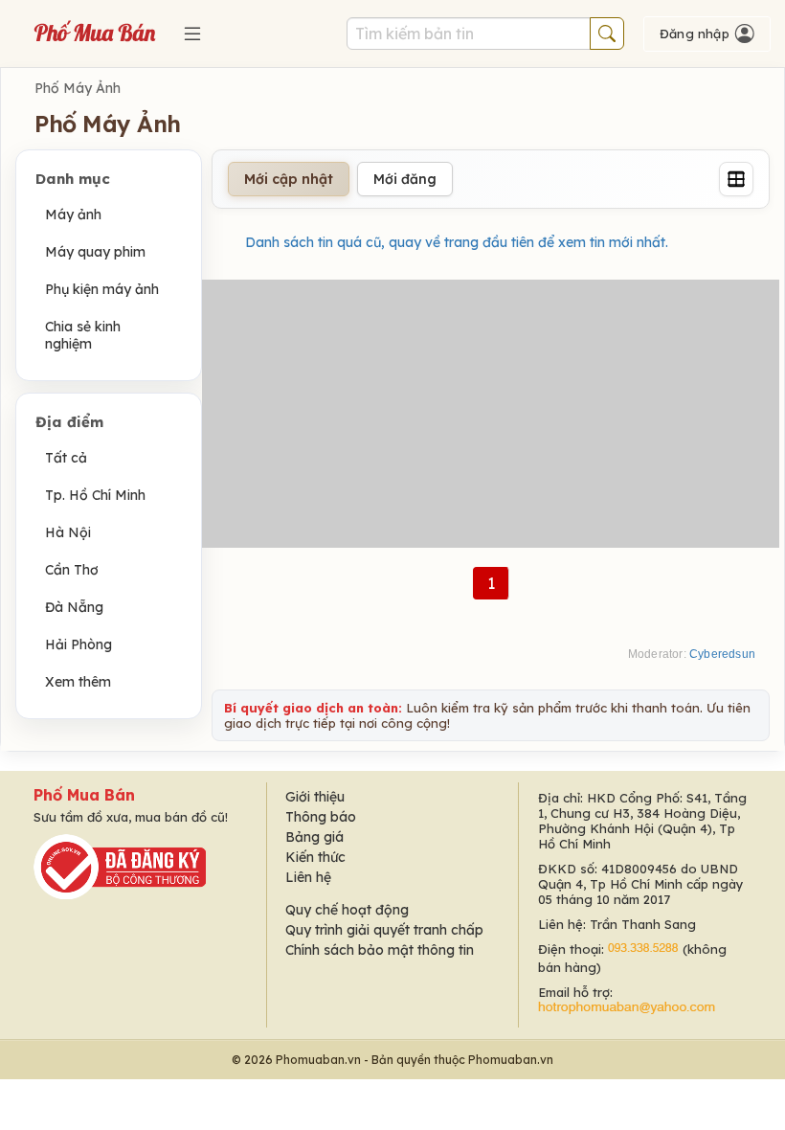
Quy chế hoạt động (347, 909)
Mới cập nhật (288, 179)
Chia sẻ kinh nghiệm (83, 335)
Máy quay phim (95, 251)
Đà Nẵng (74, 607)
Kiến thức (315, 857)
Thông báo (320, 816)
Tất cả (66, 457)
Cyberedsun (722, 654)
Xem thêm (78, 681)
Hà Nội (68, 532)
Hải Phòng (78, 644)
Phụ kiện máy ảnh (102, 289)
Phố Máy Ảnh (77, 88)
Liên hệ (308, 877)
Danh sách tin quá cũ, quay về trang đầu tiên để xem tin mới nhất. (456, 242)
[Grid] (736, 179)
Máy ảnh (73, 214)
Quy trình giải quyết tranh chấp (384, 929)
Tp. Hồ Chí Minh (95, 495)
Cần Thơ (72, 569)
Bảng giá (314, 837)
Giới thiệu (315, 796)
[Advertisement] (490, 414)
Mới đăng (405, 179)
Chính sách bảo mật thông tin (379, 950)
